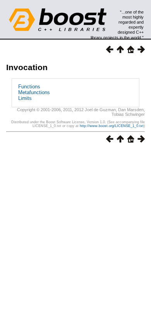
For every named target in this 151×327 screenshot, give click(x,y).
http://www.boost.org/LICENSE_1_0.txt (112, 126)
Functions (29, 86)
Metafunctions (34, 92)
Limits (25, 98)
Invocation (27, 67)
